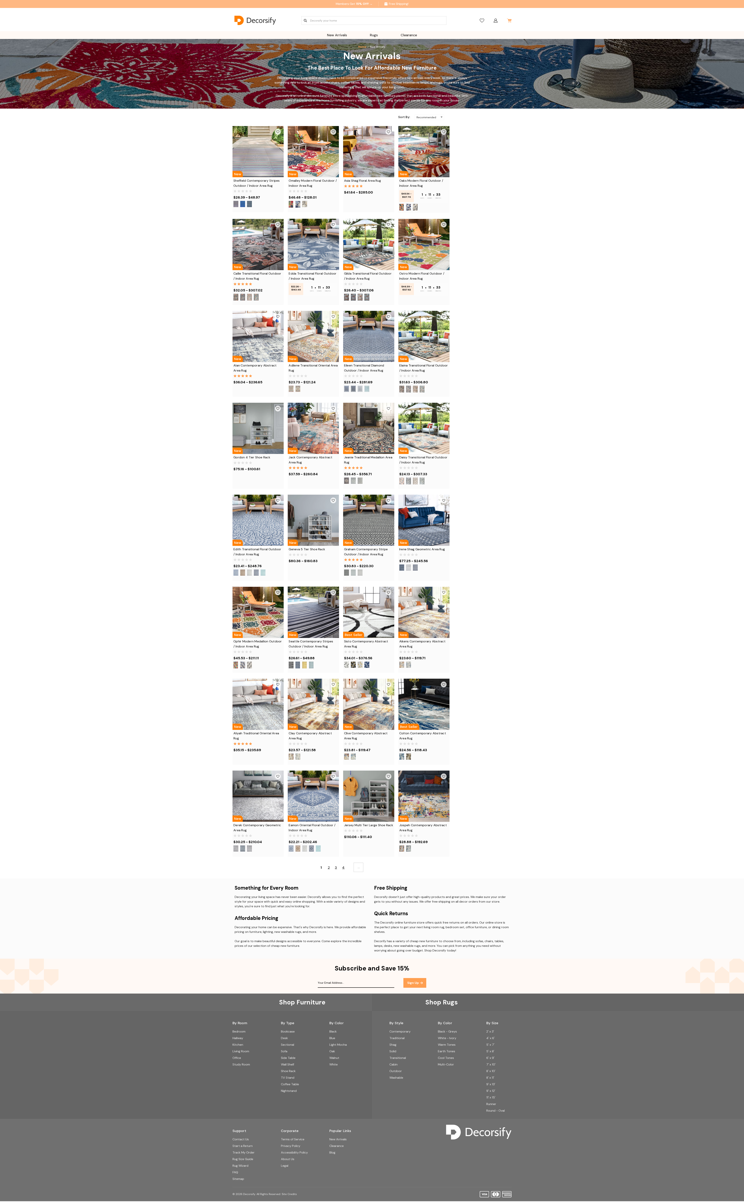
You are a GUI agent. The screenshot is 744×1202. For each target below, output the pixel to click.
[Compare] (482, 20)
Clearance (409, 35)
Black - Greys (447, 1031)
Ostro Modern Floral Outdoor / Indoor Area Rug (421, 276)
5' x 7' (490, 1045)
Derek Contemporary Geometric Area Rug (257, 827)
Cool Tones (446, 1058)
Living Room (240, 1051)
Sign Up (413, 983)
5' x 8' (490, 1051)
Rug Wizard (240, 1166)
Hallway (237, 1038)
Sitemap (238, 1179)
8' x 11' (490, 1078)
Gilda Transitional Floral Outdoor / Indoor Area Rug (368, 276)
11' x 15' (490, 1097)
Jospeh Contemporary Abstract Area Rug (423, 827)
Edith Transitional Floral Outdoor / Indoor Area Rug (257, 551)
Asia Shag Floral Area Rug (362, 181)
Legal (284, 1166)
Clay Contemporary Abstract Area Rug (310, 735)
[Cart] (509, 20)
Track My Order (243, 1152)
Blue (332, 1038)
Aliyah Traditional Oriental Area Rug (256, 735)
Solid (392, 1051)
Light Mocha (338, 1045)
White (333, 1064)
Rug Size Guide (242, 1159)
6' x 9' (490, 1058)
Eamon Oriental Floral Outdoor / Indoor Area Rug (312, 827)
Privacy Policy (290, 1146)
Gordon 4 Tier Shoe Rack (251, 457)
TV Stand (287, 1078)
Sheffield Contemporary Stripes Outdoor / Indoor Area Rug (256, 183)
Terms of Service (292, 1139)
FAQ (235, 1172)
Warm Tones (447, 1045)
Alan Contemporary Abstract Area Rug (255, 367)
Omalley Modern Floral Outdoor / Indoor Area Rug (313, 183)
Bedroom (238, 1031)
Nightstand (289, 1091)
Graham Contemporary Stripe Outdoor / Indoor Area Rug (366, 551)
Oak (332, 1051)
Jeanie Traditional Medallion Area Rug (368, 459)
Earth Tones (446, 1051)
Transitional (397, 1058)
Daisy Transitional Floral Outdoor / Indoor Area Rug (423, 459)
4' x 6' (490, 1038)
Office (236, 1058)
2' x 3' (490, 1031)
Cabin (393, 1064)
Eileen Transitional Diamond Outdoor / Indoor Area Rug (364, 367)
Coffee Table (290, 1084)
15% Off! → (364, 4)
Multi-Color (446, 1064)
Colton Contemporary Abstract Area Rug (422, 735)
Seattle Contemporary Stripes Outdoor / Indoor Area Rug (311, 643)
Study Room (241, 1064)
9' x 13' (490, 1084)
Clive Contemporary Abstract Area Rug (366, 735)
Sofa (284, 1051)
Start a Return (242, 1146)
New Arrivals (337, 35)
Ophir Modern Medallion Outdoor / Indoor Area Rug (257, 643)
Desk (284, 1038)
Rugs (374, 35)
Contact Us (240, 1139)
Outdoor (395, 1071)
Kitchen (237, 1045)
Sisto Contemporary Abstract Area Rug (366, 643)
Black (333, 1031)
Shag (392, 1045)
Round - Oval (495, 1111)
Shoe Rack (288, 1071)
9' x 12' (490, 1091)
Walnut (334, 1058)
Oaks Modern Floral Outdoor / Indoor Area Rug (421, 183)
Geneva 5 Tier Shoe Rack (307, 549)
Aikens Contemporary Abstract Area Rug (422, 643)
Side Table (288, 1058)
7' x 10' (491, 1064)
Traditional (397, 1038)
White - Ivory (447, 1038)
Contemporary (400, 1031)
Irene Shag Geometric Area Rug (422, 549)
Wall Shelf (287, 1064)
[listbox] (429, 117)
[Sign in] (495, 20)
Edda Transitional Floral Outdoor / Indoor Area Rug (312, 276)
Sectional (287, 1045)
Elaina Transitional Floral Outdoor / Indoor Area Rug (423, 367)
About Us (287, 1159)
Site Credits (289, 1194)
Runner (491, 1104)
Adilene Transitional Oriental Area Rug (313, 367)
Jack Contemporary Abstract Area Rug (310, 459)
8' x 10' (490, 1071)
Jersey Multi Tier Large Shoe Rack (368, 825)
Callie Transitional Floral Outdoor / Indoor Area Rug (257, 276)
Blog (332, 1152)
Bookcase (288, 1031)
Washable (396, 1078)
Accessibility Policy (294, 1152)
